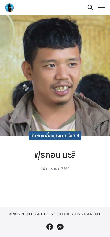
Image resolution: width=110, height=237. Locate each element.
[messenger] (60, 227)
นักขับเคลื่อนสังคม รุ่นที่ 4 (55, 135)
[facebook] (50, 227)
